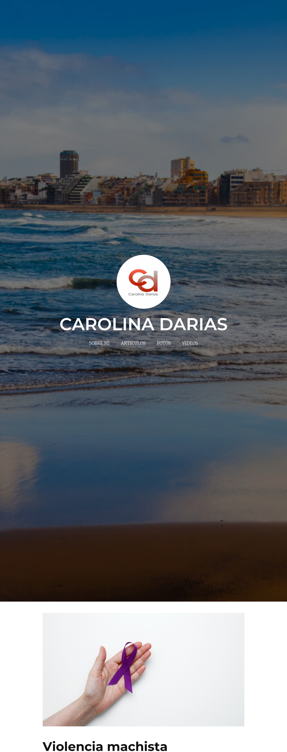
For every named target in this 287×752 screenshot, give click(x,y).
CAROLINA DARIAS (143, 324)
